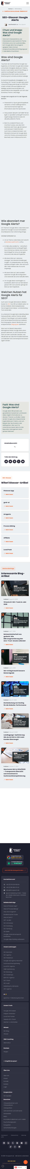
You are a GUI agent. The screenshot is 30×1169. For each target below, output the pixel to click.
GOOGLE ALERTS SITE (12, 242)
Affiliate (7, 538)
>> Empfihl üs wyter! (10, 1061)
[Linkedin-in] (8, 1143)
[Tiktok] (10, 1147)
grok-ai (6, 502)
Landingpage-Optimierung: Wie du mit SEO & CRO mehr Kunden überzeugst (14, 737)
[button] (6, 461)
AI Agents (7, 514)
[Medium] (19, 1147)
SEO (9, 304)
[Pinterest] (17, 1143)
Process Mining (9, 526)
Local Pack (8, 550)
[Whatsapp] (15, 1147)
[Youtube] (21, 1143)
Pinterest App (9, 491)
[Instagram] (26, 1143)
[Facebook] (4, 1143)
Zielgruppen (15, 324)
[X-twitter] (13, 1143)
